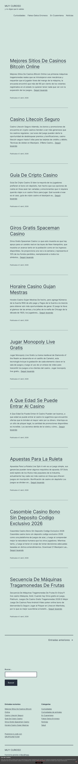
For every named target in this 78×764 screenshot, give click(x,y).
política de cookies (40, 760)
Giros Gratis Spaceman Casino (17, 722)
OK (76, 761)
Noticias (69, 15)
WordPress (24, 755)
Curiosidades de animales (51, 712)
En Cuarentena (57, 15)
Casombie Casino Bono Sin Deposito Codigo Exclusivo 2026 (35, 517)
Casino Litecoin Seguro (35, 119)
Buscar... (8, 669)
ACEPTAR (39, 762)
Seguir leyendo (40, 90)
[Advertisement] (39, 40)
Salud (43, 725)
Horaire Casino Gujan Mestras (17, 725)
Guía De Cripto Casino (34, 175)
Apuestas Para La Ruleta (36, 459)
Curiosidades (19, 15)
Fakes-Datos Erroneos (38, 15)
